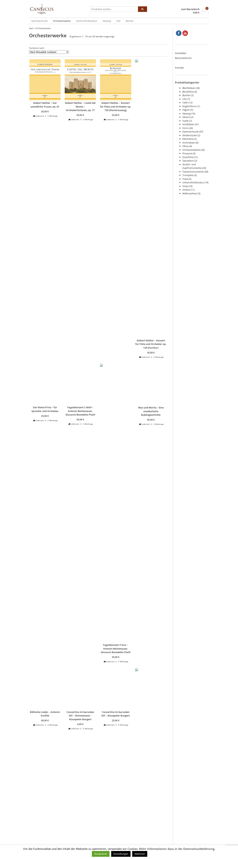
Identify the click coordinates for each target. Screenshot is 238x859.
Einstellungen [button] (120, 853)
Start (31, 28)
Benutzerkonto (183, 58)
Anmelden (180, 53)
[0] (204, 13)
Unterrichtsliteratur (86, 21)
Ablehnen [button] (139, 853)
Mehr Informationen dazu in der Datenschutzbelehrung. (177, 849)
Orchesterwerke (62, 21)
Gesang (107, 21)
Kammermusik (39, 21)
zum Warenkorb (190, 9)
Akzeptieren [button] (100, 853)
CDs (118, 21)
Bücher (130, 21)
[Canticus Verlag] (59, 9)
